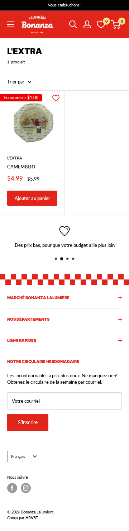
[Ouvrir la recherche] (73, 24)
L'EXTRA (14, 158)
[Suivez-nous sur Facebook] (12, 488)
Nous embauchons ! (65, 5)
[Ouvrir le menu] (10, 24)
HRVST (31, 517)
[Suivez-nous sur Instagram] (26, 488)
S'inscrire (28, 422)
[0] (115, 24)
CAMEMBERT (21, 166)
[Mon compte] (87, 24)
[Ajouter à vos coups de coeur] (55, 97)
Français (18, 456)
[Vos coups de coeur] (101, 24)
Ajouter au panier (32, 198)
